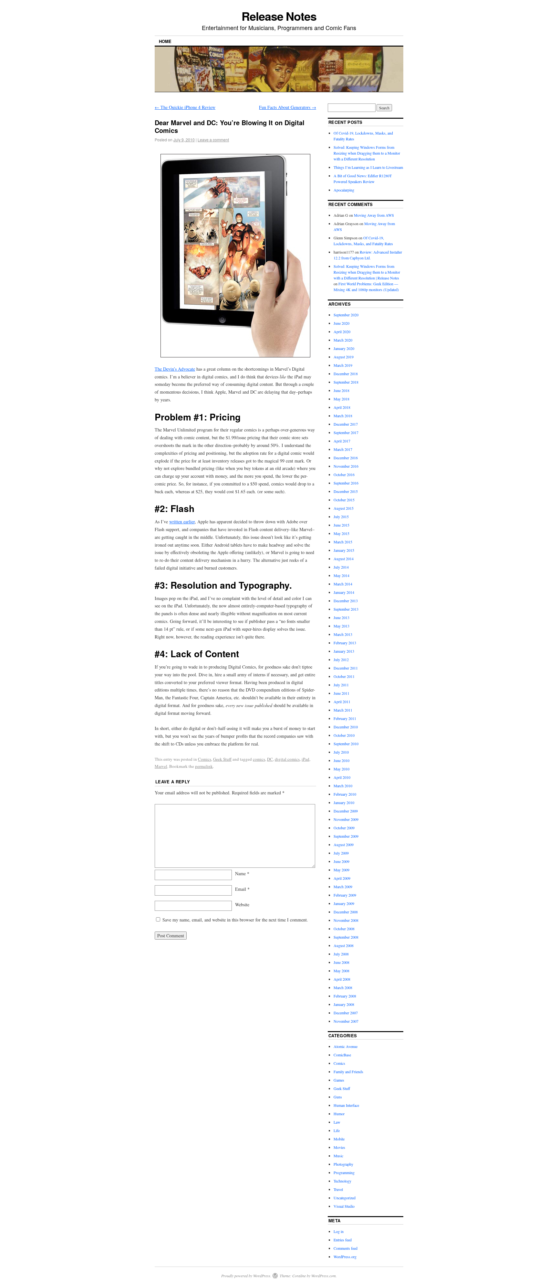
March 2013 (343, 634)
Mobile (339, 1138)
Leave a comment (213, 139)
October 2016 (344, 474)
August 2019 (344, 356)
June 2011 (341, 693)
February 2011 (345, 718)
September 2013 (346, 609)
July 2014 (341, 567)
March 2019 (343, 365)
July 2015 (341, 516)
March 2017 (343, 449)
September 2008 (346, 937)
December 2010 (346, 726)
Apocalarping (344, 189)
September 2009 (346, 836)
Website (242, 904)
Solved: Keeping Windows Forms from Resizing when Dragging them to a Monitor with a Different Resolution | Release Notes (367, 272)
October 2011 (344, 676)
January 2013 (344, 651)
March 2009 (343, 886)
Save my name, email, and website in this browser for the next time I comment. (235, 920)
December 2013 (346, 600)
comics (259, 759)
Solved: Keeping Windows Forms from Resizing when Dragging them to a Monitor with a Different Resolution (367, 153)
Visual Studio (344, 1206)
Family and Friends (348, 1071)
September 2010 (346, 743)
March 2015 (343, 541)
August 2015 (344, 508)
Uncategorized (345, 1197)
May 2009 (341, 869)
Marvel (161, 766)
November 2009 (346, 819)
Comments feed (345, 1248)
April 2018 (342, 407)
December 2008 (346, 911)
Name (242, 873)
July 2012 (341, 659)
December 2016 (346, 457)
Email (242, 889)
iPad (305, 759)
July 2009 (341, 853)
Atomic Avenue (345, 1046)
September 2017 (346, 432)
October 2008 (344, 928)
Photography (343, 1164)
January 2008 (344, 1004)
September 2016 (346, 482)
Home (165, 41)
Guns (338, 1096)
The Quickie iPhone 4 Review (185, 107)
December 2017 (346, 424)
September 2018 (346, 382)
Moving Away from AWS (374, 215)
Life (337, 1130)
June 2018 (341, 390)
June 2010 (341, 760)
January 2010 (344, 802)
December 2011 (346, 667)
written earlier (182, 521)
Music (338, 1155)
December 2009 (346, 810)
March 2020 (343, 340)
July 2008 (341, 953)
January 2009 (344, 903)
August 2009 (344, 844)
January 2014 (344, 592)
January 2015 (344, 550)
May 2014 (341, 575)
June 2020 (341, 323)
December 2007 (346, 1012)
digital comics (287, 759)
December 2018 (346, 373)
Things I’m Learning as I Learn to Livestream (368, 167)
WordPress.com (323, 1275)
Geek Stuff (222, 759)
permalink (204, 766)
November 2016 (346, 466)
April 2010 (342, 777)
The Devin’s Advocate (175, 369)
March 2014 (343, 583)
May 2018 (341, 398)
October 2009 (344, 827)
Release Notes (279, 15)
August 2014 (344, 558)
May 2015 (341, 533)
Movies (339, 1147)
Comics (204, 759)
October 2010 (344, 735)
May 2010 (341, 768)
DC (270, 759)
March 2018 (343, 415)
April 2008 (342, 979)
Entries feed (343, 1239)
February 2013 (345, 642)
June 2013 (341, 617)
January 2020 (344, 348)
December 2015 (346, 491)
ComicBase (342, 1054)
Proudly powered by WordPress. (246, 1275)
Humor (339, 1113)
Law (337, 1122)
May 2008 (341, 970)
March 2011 (343, 710)
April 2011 (342, 701)
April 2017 (342, 440)
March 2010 (343, 785)
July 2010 (341, 752)
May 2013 (341, 625)
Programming (344, 1172)
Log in (339, 1231)
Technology (342, 1180)
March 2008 (343, 987)
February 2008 (345, 995)
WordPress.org (345, 1256)
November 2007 (346, 1021)
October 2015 (344, 499)
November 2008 (346, 920)
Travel (338, 1189)
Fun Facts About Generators (287, 107)
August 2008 (344, 945)
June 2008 (341, 962)
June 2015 (341, 525)
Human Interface (346, 1105)
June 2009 (341, 861)
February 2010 (345, 794)
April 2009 (342, 878)
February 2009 (345, 895)
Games (339, 1080)
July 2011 (341, 684)
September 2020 (346, 314)
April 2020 (342, 331)
